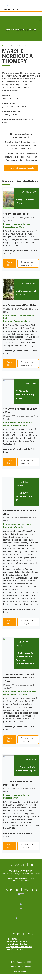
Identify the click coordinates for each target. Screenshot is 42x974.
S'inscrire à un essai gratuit (27, 263)
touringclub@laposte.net (24, 878)
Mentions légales (21, 972)
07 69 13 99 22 (23, 881)
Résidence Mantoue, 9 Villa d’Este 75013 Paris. (21, 874)
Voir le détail (9, 263)
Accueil (4, 46)
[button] (40, 20)
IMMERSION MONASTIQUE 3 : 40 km (24, 496)
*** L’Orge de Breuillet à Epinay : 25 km (25, 394)
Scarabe (27, 967)
